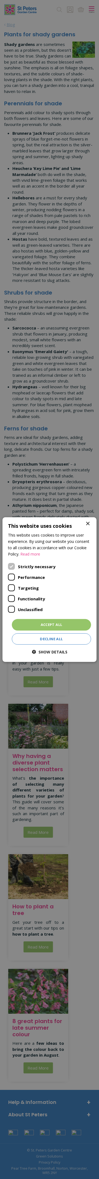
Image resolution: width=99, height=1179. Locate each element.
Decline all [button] (51, 638)
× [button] (88, 523)
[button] (49, 652)
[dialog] (49, 589)
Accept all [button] (51, 624)
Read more (30, 554)
